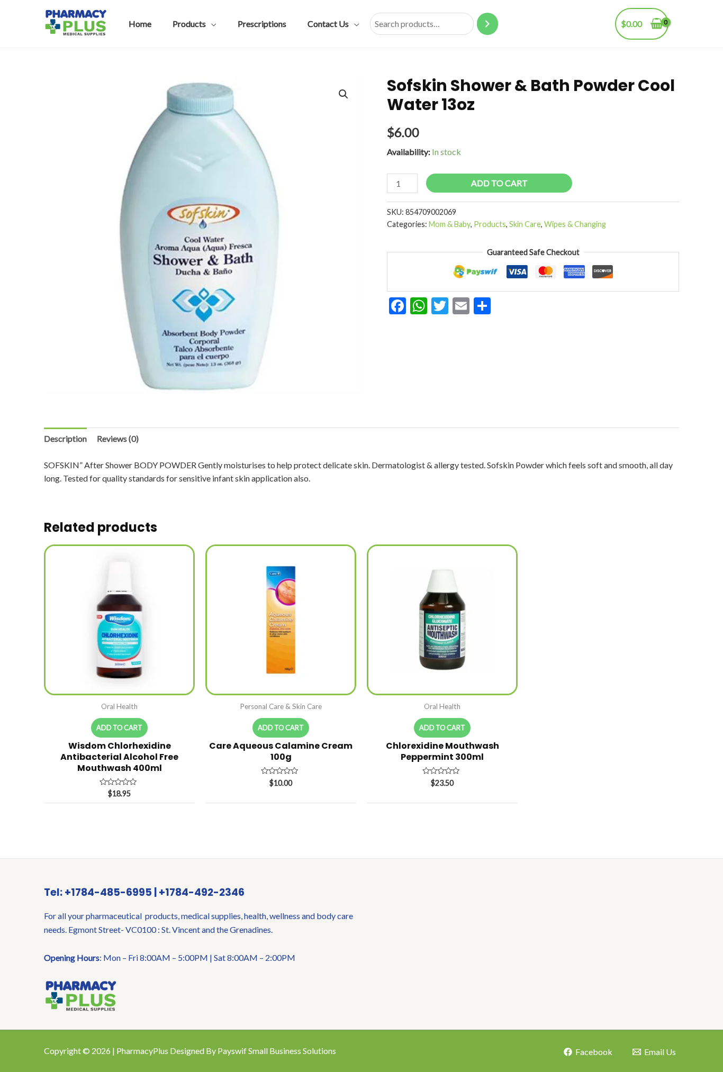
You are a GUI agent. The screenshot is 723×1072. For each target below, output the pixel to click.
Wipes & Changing (575, 224)
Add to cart (499, 183)
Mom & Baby (450, 224)
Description (65, 438)
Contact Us (328, 24)
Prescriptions (262, 24)
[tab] (65, 439)
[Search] (487, 24)
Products (189, 24)
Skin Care (525, 224)
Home (140, 24)
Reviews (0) (118, 438)
